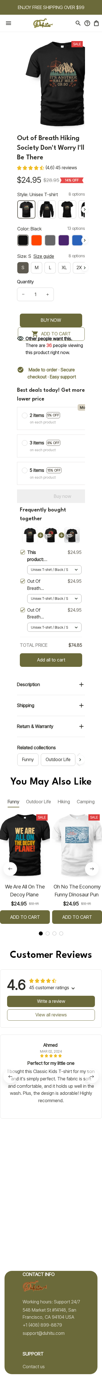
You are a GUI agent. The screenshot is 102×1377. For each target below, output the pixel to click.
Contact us (34, 1366)
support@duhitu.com (44, 1333)
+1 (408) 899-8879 (42, 1325)
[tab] (40, 933)
